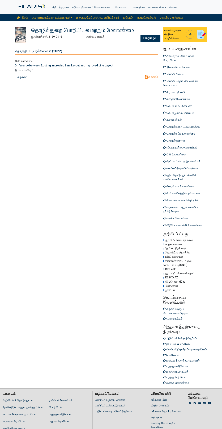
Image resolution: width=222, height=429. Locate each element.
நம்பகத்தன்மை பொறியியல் (181, 147)
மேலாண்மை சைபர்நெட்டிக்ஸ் (182, 200)
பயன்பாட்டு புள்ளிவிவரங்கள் (182, 168)
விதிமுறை (156, 417)
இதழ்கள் (64, 7)
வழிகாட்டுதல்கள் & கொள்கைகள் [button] (91, 7)
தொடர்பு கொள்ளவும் (171, 17)
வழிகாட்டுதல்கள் (146, 17)
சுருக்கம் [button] (22, 77)
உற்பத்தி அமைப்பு (175, 74)
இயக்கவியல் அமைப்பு (178, 67)
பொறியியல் (55, 407)
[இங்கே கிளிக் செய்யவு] (31, 7)
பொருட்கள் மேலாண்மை (180, 186)
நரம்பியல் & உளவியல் (60, 400)
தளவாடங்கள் (174, 119)
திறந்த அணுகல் (160, 405)
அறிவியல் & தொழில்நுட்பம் (18, 400)
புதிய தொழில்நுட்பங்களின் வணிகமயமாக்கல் (180, 177)
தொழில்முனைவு (175, 140)
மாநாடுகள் (139, 7)
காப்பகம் (128, 17)
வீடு (54, 7)
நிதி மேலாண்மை (176, 154)
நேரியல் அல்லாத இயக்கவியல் (183, 161)
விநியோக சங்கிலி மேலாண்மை (184, 225)
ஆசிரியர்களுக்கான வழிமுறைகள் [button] (51, 17)
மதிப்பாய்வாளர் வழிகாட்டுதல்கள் (113, 411)
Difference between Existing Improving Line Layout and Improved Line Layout (64, 65)
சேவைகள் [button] (122, 7)
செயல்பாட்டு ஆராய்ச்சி (179, 106)
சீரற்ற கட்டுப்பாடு (175, 92)
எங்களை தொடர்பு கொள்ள (163, 7)
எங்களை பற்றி (159, 399)
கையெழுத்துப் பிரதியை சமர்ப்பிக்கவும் (97, 17)
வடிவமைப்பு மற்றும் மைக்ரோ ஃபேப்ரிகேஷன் (180, 209)
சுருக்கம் (153, 76)
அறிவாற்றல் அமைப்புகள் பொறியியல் (178, 58)
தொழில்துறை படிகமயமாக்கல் (183, 126)
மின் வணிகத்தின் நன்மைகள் (183, 193)
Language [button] (149, 38)
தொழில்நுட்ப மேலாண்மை (180, 133)
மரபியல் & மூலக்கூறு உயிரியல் (19, 414)
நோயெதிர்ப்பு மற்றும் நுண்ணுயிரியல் (23, 407)
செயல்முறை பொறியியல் (180, 112)
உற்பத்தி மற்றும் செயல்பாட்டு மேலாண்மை (180, 83)
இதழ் (24, 17)
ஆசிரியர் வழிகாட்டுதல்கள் (110, 399)
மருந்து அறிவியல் (59, 421)
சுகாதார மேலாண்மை (178, 99)
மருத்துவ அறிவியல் (60, 414)
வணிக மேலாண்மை (177, 218)
